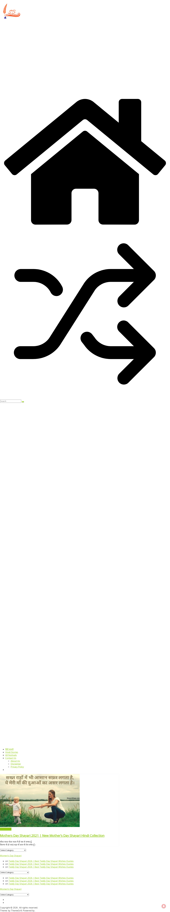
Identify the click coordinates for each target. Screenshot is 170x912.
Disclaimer (16, 763)
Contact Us (10, 758)
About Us (15, 760)
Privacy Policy (17, 766)
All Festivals (11, 755)
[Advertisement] (79, 39)
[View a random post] (85, 398)
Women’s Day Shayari (11, 855)
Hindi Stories (11, 752)
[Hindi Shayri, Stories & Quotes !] (85, 227)
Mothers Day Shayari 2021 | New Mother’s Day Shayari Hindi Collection (52, 835)
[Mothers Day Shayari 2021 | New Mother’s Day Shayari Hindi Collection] (40, 826)
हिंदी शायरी (9, 749)
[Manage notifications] (164, 906)
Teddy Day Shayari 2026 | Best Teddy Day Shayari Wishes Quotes (41, 861)
